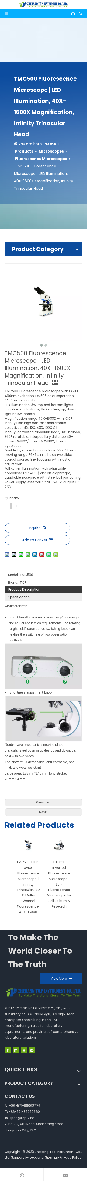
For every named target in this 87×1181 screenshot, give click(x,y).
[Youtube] (24, 1050)
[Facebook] (8, 1050)
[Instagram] (32, 1050)
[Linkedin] (16, 1050)
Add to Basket (35, 540)
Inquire (34, 528)
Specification (19, 597)
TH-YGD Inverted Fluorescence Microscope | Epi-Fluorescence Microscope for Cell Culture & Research (59, 884)
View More (60, 978)
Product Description (24, 589)
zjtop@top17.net (23, 1118)
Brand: (13, 582)
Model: (13, 575)
